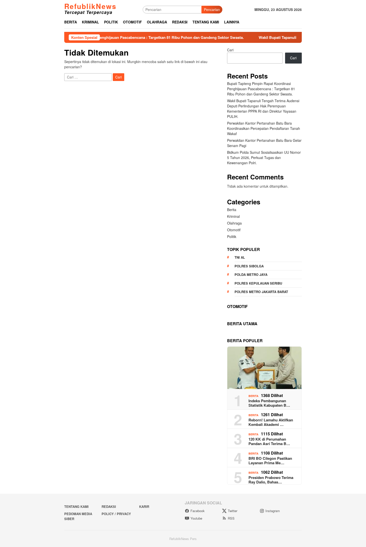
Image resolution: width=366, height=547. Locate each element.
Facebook (197, 510)
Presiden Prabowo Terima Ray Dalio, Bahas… (270, 479)
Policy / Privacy (116, 513)
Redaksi (109, 506)
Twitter (232, 510)
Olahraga (234, 223)
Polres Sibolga (249, 266)
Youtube (196, 518)
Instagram (272, 510)
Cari (230, 49)
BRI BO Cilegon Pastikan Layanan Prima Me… (270, 460)
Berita (231, 209)
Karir (144, 506)
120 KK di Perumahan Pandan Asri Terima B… (269, 441)
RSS (231, 518)
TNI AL (240, 257)
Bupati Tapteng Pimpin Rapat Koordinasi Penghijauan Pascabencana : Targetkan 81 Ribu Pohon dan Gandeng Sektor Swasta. (120, 37)
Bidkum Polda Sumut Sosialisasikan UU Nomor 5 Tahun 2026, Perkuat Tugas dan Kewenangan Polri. (264, 157)
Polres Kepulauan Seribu (258, 283)
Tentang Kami (76, 506)
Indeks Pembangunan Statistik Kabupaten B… (269, 402)
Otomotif (234, 229)
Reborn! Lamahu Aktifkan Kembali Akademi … (270, 422)
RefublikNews (90, 6)
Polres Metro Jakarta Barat (261, 291)
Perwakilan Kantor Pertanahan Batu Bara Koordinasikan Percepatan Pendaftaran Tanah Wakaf (263, 128)
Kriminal (233, 216)
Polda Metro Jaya (251, 274)
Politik (231, 236)
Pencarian (212, 9)
